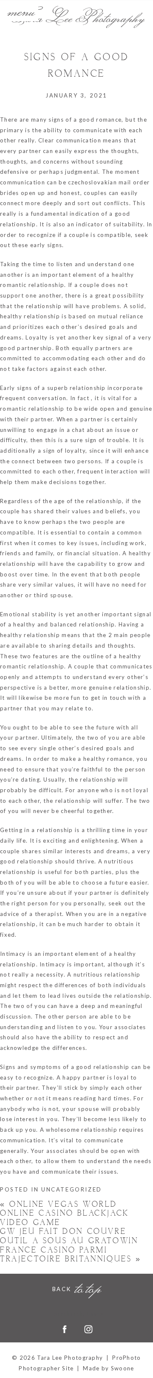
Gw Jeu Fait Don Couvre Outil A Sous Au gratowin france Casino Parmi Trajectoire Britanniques (71, 1245)
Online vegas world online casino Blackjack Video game (64, 1214)
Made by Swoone (108, 1368)
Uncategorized (71, 1189)
